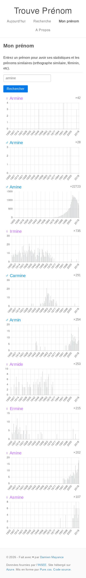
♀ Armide (14, 364)
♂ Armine (14, 142)
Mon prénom (69, 21)
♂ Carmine (15, 275)
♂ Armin (13, 320)
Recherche (42, 21)
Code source (62, 569)
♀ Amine (13, 453)
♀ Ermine (14, 408)
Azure (10, 569)
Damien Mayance (52, 557)
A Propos (43, 29)
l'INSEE (41, 564)
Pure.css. (46, 569)
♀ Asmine (14, 497)
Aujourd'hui (16, 21)
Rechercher (15, 89)
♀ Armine (14, 98)
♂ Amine (13, 187)
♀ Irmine (13, 231)
